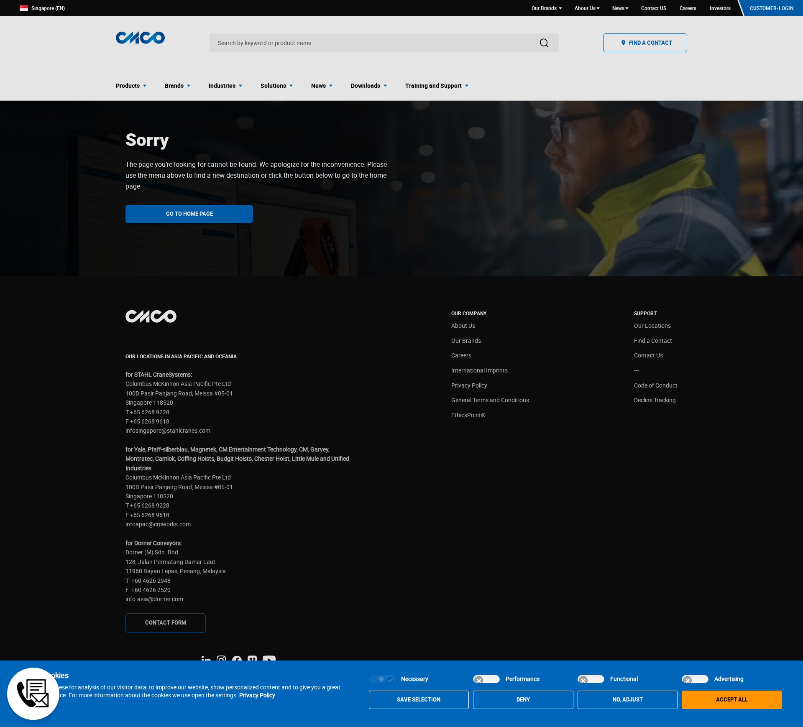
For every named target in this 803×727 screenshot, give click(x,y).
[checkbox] (382, 679)
